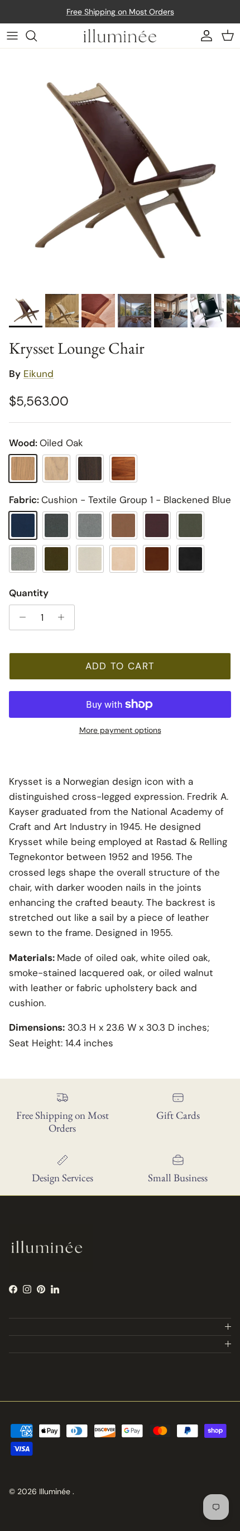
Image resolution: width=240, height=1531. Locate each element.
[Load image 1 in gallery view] (120, 168)
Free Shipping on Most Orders (120, 12)
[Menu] (12, 35)
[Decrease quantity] (19, 617)
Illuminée (56, 1491)
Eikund (38, 374)
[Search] (37, 35)
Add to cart (120, 666)
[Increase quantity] (64, 617)
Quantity (29, 593)
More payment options (120, 730)
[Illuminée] (120, 35)
